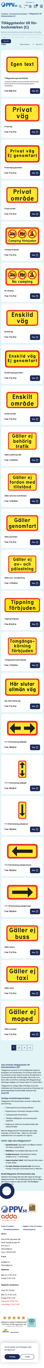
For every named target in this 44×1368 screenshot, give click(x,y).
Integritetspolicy (29, 1229)
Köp (33, 91)
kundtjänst (35, 1182)
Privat (27, 1357)
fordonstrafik (20, 1091)
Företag (12, 1357)
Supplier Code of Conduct (32, 1226)
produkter (4, 14)
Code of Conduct (7, 1226)
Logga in (26, 6)
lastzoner (29, 1091)
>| (30, 1047)
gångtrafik (5, 1093)
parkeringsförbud (7, 1091)
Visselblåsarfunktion (11, 1229)
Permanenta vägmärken (18, 14)
